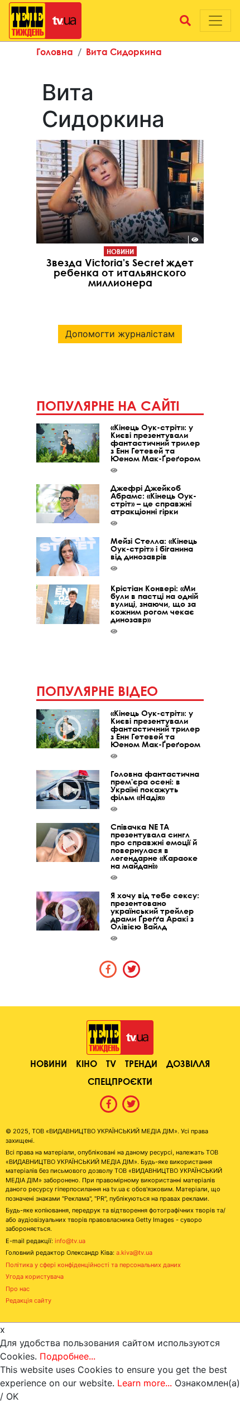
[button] (185, 21)
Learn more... (144, 1383)
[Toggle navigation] (215, 20)
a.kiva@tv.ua (134, 1252)
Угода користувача (35, 1276)
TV (111, 1063)
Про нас (18, 1289)
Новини (120, 251)
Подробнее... (67, 1356)
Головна (54, 51)
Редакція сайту (28, 1300)
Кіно (86, 1063)
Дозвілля (188, 1063)
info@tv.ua (70, 1241)
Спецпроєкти (120, 1081)
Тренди (141, 1063)
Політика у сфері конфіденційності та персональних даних (93, 1265)
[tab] (108, 969)
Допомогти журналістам (120, 333)
